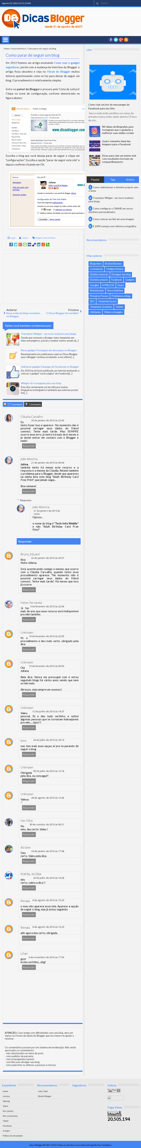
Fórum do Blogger (58, 71)
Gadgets (38, 238)
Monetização (97, 290)
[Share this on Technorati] (48, 244)
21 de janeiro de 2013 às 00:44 (47, 462)
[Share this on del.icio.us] (34, 244)
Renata (25, 901)
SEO (92, 301)
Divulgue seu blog (121, 274)
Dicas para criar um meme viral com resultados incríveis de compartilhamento (119, 158)
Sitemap (6, 1101)
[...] (77, 340)
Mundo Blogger (44, 1096)
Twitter (119, 306)
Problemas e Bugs (121, 295)
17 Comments (15, 404)
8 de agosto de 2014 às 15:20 (48, 900)
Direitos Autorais (99, 274)
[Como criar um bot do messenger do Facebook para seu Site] (112, 82)
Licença (6, 1096)
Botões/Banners (113, 263)
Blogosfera (96, 263)
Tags (112, 179)
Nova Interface (18, 48)
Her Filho (27, 821)
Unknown (27, 633)
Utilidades (95, 312)
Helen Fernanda (31, 603)
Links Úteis (43, 1091)
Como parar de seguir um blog (32, 55)
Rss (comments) (10, 1116)
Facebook (116, 279)
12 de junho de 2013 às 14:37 (48, 711)
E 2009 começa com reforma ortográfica (114, 226)
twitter (116, 39)
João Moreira (29, 459)
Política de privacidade (13, 1136)
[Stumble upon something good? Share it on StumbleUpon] (25, 244)
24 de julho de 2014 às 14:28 (48, 877)
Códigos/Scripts (114, 268)
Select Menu (5, 39)
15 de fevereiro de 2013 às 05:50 (46, 666)
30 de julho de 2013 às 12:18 (48, 771)
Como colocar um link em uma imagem (113, 219)
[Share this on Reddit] (43, 244)
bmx (24, 741)
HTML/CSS (108, 285)
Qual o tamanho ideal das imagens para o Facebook (116, 143)
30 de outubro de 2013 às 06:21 (47, 824)
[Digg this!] (29, 244)
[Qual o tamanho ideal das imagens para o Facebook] (94, 146)
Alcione (25, 847)
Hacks (121, 285)
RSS (126, 39)
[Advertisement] (42, 278)
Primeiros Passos (99, 295)
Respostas (25, 500)
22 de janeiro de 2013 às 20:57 (47, 558)
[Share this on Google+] (20, 244)
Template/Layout (107, 301)
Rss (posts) (8, 1111)
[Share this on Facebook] (11, 244)
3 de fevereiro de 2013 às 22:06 (47, 606)
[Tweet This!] (15, 244)
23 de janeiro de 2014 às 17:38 (47, 851)
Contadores (96, 268)
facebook (111, 39)
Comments (35, 404)
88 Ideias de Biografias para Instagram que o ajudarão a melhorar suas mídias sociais (118, 129)
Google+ (121, 39)
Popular (95, 179)
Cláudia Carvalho (32, 417)
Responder (29, 446)
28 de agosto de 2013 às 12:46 (47, 797)
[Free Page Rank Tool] (114, 1091)
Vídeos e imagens (113, 312)
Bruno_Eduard (30, 554)
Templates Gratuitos (101, 306)
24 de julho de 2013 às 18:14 (48, 740)
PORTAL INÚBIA (31, 874)
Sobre (5, 1106)
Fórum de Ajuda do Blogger (30, 1035)
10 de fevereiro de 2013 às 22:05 (46, 636)
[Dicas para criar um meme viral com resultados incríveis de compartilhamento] (94, 160)
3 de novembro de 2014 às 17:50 (46, 957)
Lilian (24, 954)
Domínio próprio (99, 279)
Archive (130, 179)
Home (7, 48)
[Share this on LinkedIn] (38, 244)
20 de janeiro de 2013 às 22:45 (47, 420)
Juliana (25, 238)
